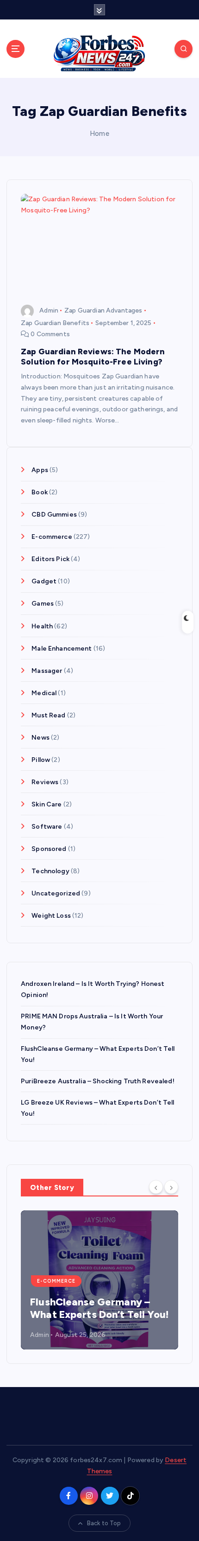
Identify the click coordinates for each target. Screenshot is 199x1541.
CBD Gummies (54, 514)
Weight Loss (51, 916)
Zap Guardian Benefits (55, 323)
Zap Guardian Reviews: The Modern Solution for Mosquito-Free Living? (93, 356)
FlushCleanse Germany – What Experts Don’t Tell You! (99, 1308)
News (40, 738)
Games (42, 603)
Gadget (43, 581)
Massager (46, 671)
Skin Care (46, 804)
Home (99, 133)
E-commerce (51, 537)
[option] (99, 1279)
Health (42, 626)
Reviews (44, 782)
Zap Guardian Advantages (103, 310)
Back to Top (104, 1523)
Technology (50, 871)
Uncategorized (55, 893)
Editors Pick (50, 559)
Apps (39, 470)
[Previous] (156, 1187)
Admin (48, 310)
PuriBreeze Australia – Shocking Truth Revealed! (97, 1081)
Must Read (48, 715)
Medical (43, 693)
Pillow (40, 760)
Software (46, 827)
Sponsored (48, 849)
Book (39, 492)
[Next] (171, 1187)
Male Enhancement (61, 648)
